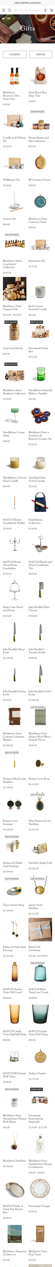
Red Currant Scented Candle (38, 308)
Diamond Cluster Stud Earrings (13, 865)
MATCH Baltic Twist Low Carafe (38, 991)
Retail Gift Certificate (34, 949)
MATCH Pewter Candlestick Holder (14, 521)
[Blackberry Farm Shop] (28, 10)
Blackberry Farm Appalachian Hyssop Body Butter (14, 1119)
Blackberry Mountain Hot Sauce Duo (11, 96)
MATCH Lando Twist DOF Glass (38, 1033)
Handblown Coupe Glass (13, 434)
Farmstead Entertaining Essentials (36, 1119)
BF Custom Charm (39, 180)
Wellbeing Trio (11, 180)
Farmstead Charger (39, 1206)
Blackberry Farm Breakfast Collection (14, 392)
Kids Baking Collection (35, 521)
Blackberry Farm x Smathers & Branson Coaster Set (40, 436)
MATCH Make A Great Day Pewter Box (13, 1209)
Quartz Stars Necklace (36, 907)
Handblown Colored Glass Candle (14, 479)
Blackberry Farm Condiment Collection (12, 264)
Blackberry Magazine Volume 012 (14, 1253)
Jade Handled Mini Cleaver (39, 609)
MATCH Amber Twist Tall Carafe (12, 991)
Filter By (15, 54)
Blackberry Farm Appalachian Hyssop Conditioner (40, 1164)
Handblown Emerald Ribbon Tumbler (40, 392)
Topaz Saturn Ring (13, 905)
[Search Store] (9, 10)
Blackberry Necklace (14, 1161)
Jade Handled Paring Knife (14, 693)
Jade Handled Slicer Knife (14, 651)
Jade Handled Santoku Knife (37, 651)
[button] (3, 10)
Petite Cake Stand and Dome (13, 609)
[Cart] (51, 10)
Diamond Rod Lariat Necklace (14, 780)
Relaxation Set (37, 261)
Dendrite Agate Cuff (40, 863)
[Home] (3, 18)
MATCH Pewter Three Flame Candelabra (12, 565)
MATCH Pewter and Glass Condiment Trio (40, 565)
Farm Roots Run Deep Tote (38, 94)
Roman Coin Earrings (10, 823)
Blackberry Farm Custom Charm (38, 221)
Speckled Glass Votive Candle (37, 479)
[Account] (45, 10)
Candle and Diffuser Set (14, 139)
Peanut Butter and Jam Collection (39, 139)
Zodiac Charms (37, 1073)
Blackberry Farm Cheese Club (12, 308)
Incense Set (9, 219)
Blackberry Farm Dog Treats (38, 1253)
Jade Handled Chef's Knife (40, 693)
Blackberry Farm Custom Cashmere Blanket (13, 737)
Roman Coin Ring (39, 779)
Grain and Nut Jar (13, 348)
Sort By (40, 54)
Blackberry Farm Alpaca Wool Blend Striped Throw (40, 737)
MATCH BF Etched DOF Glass (14, 1075)
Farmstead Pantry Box (38, 350)
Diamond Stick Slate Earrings (14, 949)
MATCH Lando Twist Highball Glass (14, 1033)
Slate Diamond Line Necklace (40, 823)
